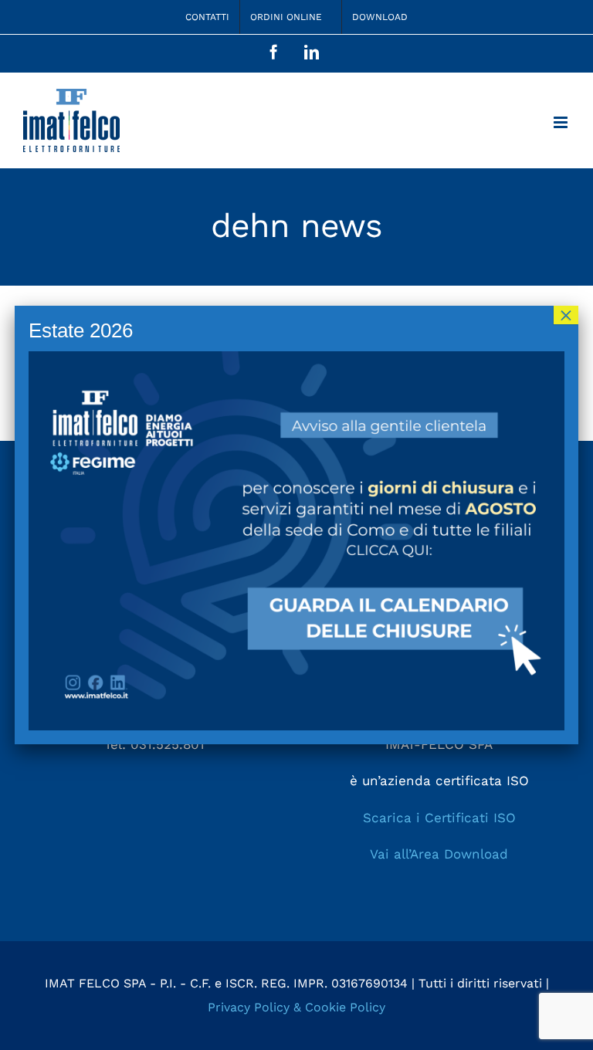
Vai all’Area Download (439, 854)
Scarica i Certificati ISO (439, 817)
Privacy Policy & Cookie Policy (296, 1007)
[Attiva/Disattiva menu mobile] (562, 122)
